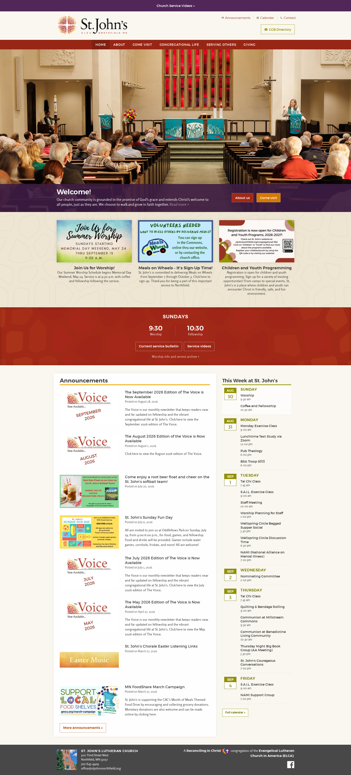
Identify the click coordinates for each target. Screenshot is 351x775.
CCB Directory (279, 29)
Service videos (199, 346)
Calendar (266, 18)
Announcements (237, 18)
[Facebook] (290, 767)
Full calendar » (235, 712)
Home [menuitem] (100, 45)
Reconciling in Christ (204, 751)
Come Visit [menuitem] (142, 45)
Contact (289, 18)
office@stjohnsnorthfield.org (101, 768)
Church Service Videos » (176, 6)
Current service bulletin (159, 346)
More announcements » (83, 728)
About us (242, 198)
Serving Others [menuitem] (221, 45)
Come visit (268, 198)
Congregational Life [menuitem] (179, 45)
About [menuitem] (119, 45)
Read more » (179, 204)
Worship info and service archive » (175, 357)
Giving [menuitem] (250, 45)
